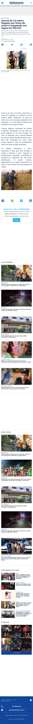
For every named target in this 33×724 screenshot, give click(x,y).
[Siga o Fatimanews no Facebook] (31, 700)
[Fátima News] (16, 2)
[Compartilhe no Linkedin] (31, 45)
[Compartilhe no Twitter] (21, 45)
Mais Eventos (16, 652)
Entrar (16, 220)
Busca (31, 3)
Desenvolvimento (13, 719)
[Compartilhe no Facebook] (2, 45)
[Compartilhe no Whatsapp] (12, 45)
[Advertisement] (16, 93)
